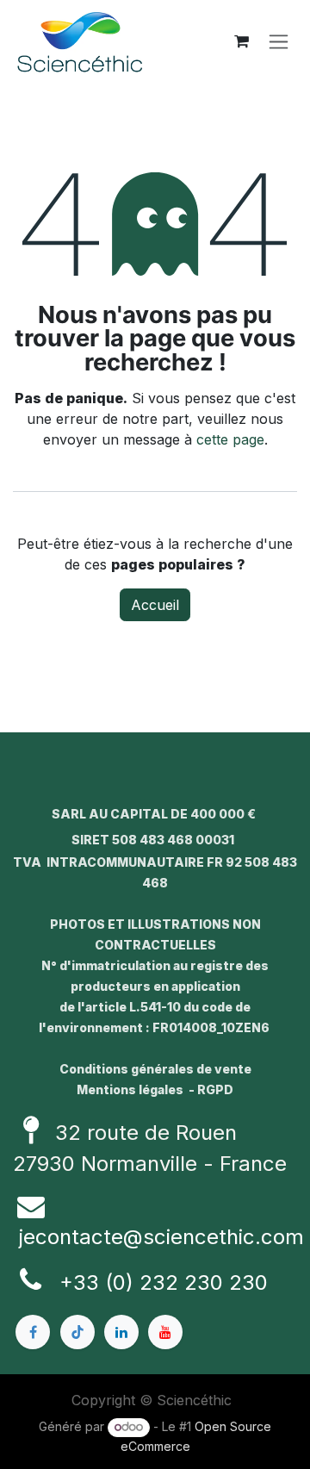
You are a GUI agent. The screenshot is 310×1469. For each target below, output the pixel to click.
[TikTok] (77, 1332)
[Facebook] (33, 1332)
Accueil (155, 604)
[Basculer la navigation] (278, 41)
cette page (230, 439)
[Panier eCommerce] (241, 41)
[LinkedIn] (121, 1332)
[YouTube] (165, 1332)
